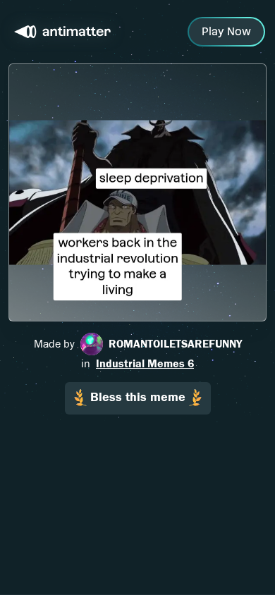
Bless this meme (137, 397)
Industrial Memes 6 (145, 363)
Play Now (226, 31)
